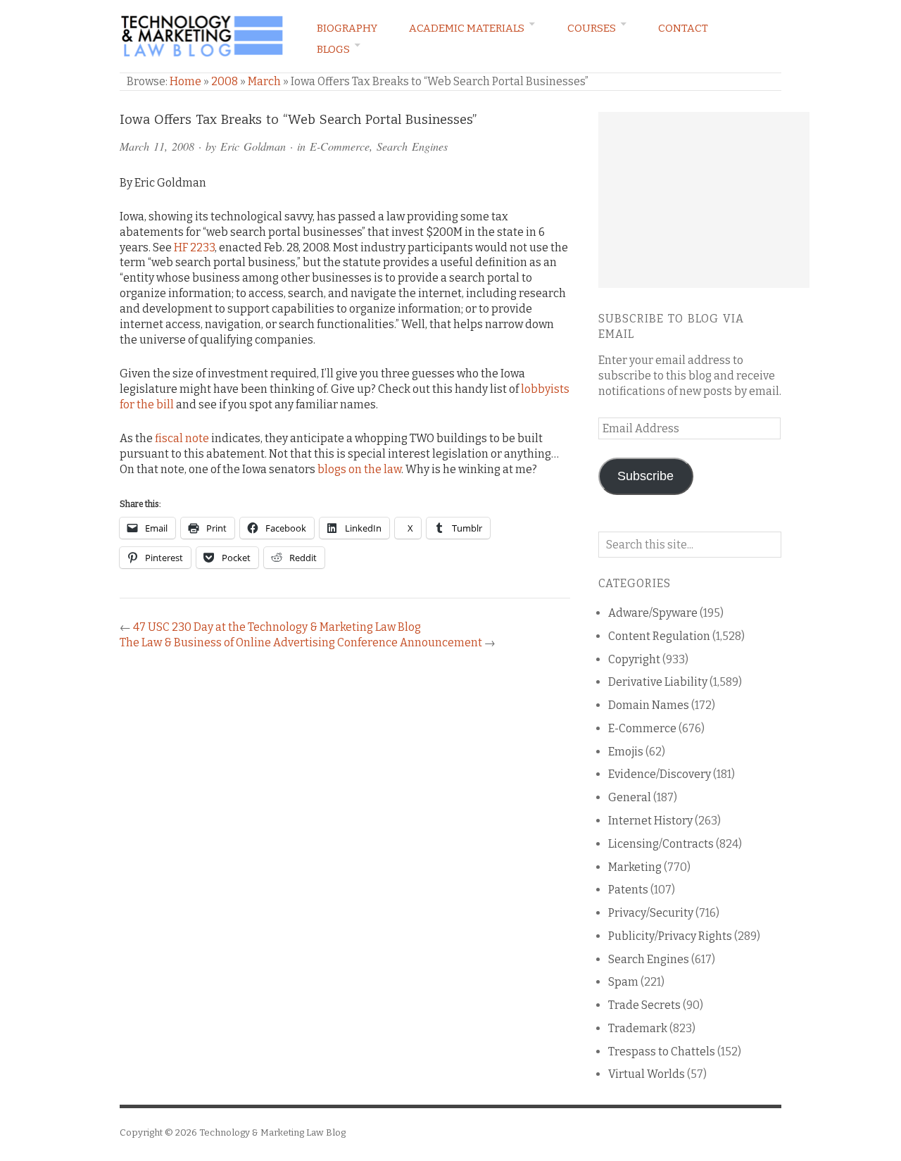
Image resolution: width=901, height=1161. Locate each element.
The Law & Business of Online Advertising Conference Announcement (301, 642)
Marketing (635, 867)
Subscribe (645, 476)
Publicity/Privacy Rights (670, 936)
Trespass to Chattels (661, 1051)
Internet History (650, 820)
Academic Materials (466, 28)
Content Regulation (659, 636)
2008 (224, 81)
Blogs (333, 49)
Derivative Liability (657, 682)
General (629, 797)
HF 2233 (194, 247)
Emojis (625, 751)
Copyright (634, 659)
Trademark (637, 1028)
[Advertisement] (703, 200)
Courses (591, 28)
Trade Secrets (644, 1005)
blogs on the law (359, 469)
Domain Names (648, 705)
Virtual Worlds (646, 1074)
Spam (623, 982)
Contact (683, 28)
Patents (628, 889)
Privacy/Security (650, 913)
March (264, 81)
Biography (347, 28)
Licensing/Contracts (661, 844)
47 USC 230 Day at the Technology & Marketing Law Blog (277, 627)
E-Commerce (340, 146)
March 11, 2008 (157, 146)
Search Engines (412, 146)
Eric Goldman (253, 146)
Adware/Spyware (653, 613)
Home (185, 81)
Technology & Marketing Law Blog (272, 1132)
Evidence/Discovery (659, 774)
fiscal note (182, 438)
